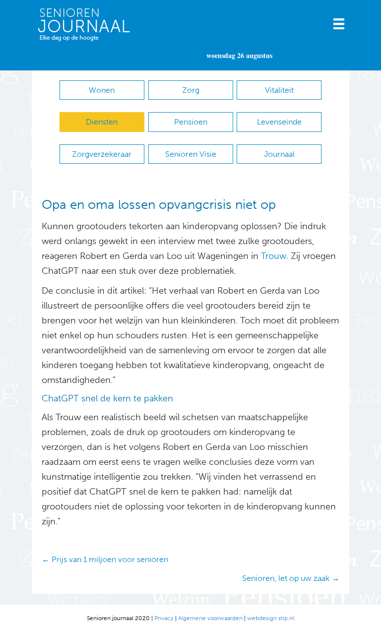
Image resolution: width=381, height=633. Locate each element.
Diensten (102, 122)
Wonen (102, 90)
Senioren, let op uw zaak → (290, 578)
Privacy (164, 618)
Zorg (190, 90)
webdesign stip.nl (270, 618)
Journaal (279, 154)
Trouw (273, 256)
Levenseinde (279, 122)
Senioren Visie (190, 154)
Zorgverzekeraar (101, 154)
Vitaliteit (279, 90)
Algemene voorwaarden (210, 618)
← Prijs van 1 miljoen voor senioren (105, 559)
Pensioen (190, 122)
